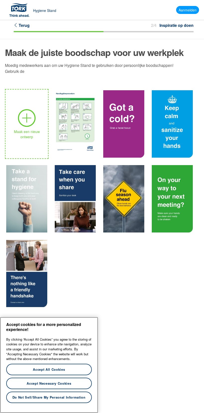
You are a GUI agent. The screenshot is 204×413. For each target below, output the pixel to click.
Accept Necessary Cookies (49, 383)
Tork (21, 10)
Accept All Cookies (49, 369)
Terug (24, 25)
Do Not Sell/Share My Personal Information (49, 397)
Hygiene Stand (44, 10)
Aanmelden (188, 9)
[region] (49, 365)
